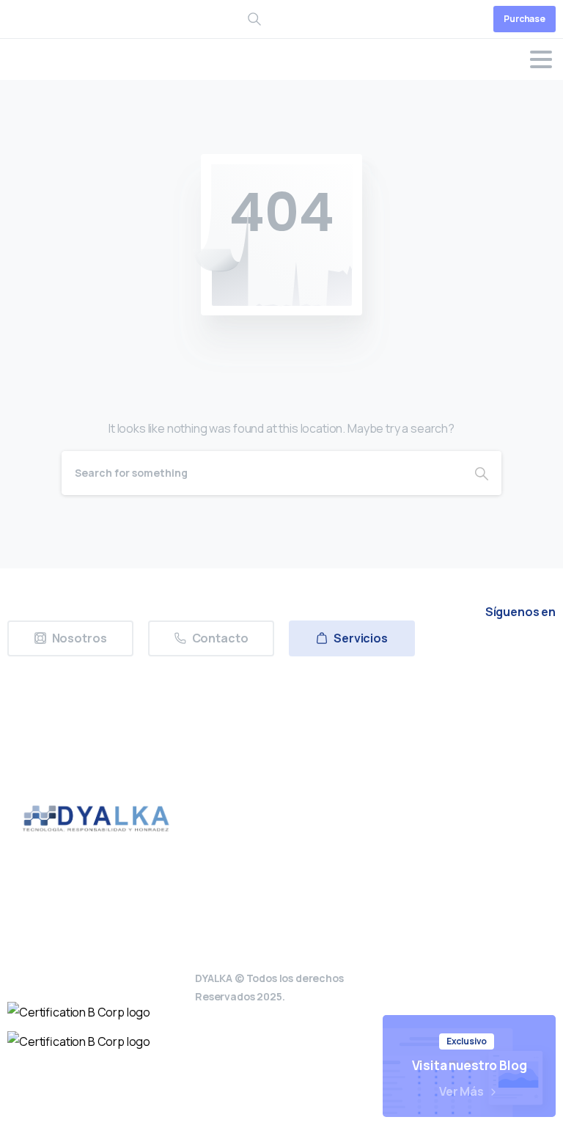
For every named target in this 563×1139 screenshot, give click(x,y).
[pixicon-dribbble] (505, 676)
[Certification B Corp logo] (78, 1012)
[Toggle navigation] (541, 59)
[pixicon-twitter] (471, 653)
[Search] (481, 473)
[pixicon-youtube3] (539, 653)
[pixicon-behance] (539, 676)
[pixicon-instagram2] (505, 653)
